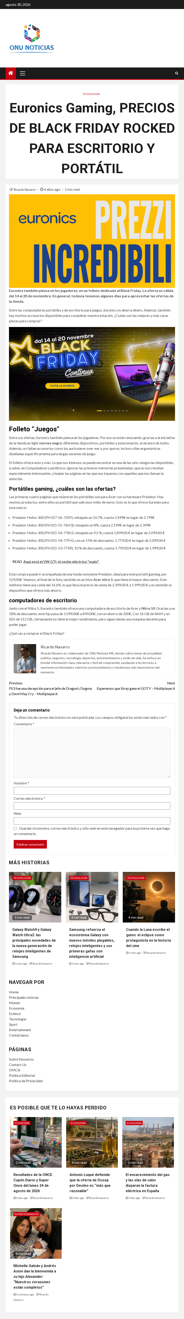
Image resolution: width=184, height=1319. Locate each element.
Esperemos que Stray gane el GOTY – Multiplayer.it (136, 685)
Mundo (14, 1003)
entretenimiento (27, 1214)
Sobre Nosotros (21, 1059)
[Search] (177, 73)
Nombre (21, 783)
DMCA (14, 1070)
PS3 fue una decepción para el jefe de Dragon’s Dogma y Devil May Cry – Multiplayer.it (50, 688)
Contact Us (17, 1064)
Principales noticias (24, 997)
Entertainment (20, 1030)
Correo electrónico (29, 798)
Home (14, 992)
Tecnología (91, 94)
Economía (16, 1008)
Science (15, 1013)
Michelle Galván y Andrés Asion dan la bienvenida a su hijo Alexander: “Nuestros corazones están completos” (34, 1277)
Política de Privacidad (26, 1081)
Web (17, 813)
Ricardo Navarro (24, 189)
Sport (13, 1024)
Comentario (24, 724)
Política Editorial (22, 1075)
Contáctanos (19, 1035)
